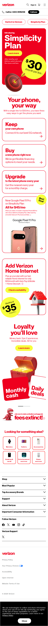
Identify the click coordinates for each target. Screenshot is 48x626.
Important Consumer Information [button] (18, 511)
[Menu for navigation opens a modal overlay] (44, 5)
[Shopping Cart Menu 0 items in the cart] (39, 5)
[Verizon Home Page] (8, 4)
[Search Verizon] (28, 5)
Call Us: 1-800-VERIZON (15, 12)
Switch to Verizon (13, 22)
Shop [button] (4, 479)
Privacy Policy (7, 560)
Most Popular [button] (8, 485)
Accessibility (7, 572)
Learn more (13, 53)
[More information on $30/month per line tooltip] (42, 74)
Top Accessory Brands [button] (13, 492)
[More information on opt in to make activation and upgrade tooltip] (44, 418)
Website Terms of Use (11, 584)
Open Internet (7, 578)
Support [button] (6, 498)
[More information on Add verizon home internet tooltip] (22, 283)
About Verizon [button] (9, 505)
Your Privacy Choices (10, 566)
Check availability (17, 290)
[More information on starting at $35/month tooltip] (15, 311)
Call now (33, 12)
